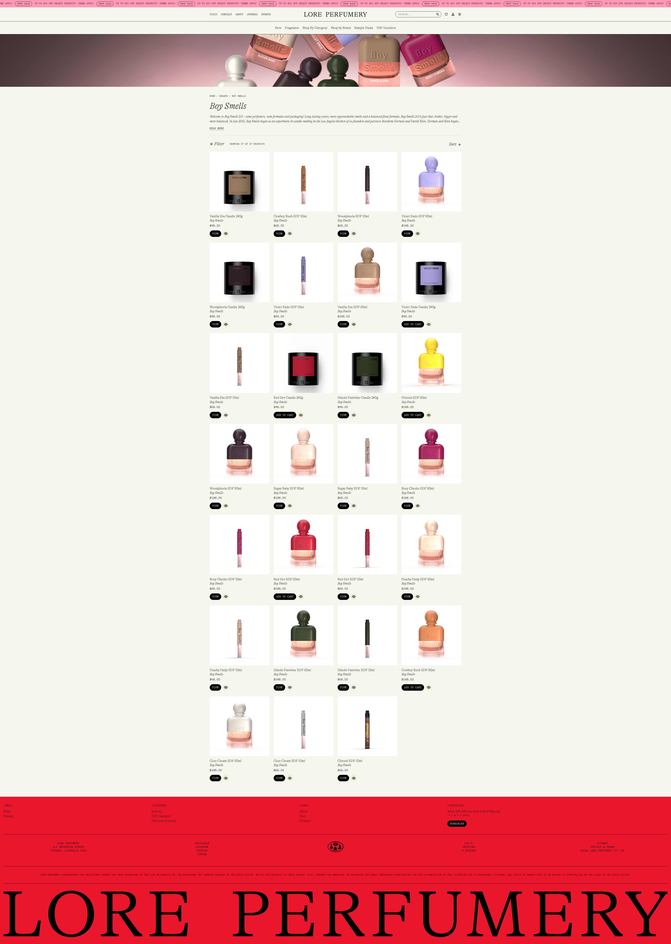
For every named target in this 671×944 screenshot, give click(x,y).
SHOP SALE (58, 3)
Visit (214, 14)
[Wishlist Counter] (446, 14)
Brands (8, 816)
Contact (226, 14)
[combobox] (446, 144)
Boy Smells (216, 220)
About (239, 14)
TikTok (202, 854)
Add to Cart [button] (412, 324)
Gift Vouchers (386, 28)
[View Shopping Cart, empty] (459, 14)
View (215, 233)
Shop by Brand (341, 28)
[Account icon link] (453, 14)
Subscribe (457, 823)
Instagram (202, 843)
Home (212, 96)
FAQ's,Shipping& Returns (469, 847)
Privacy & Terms (602, 847)
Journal (252, 14)
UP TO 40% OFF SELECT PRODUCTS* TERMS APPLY (98, 3)
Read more (217, 128)
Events (266, 14)
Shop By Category (314, 28)
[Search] (438, 14)
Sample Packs (363, 28)
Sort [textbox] (452, 144)
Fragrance (292, 28)
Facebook (202, 847)
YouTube (202, 850)
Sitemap (602, 843)
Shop (6, 811)
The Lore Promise (163, 821)
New (278, 28)
